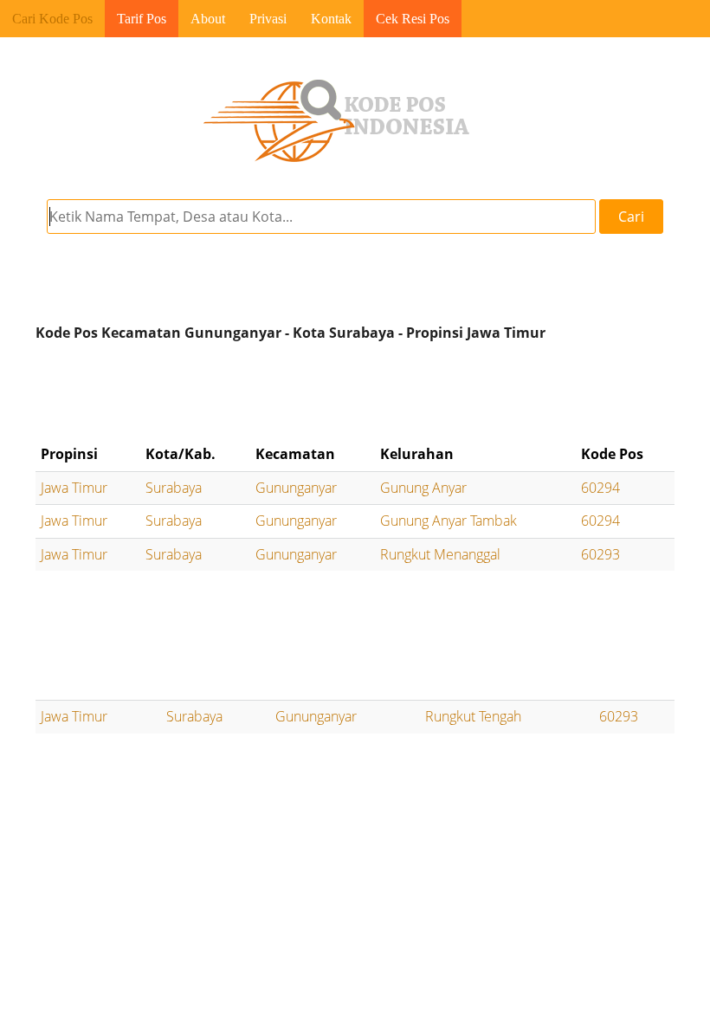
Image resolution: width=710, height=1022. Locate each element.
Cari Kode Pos (52, 18)
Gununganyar (296, 487)
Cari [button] (631, 216)
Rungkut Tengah (473, 716)
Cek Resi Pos (412, 18)
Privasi (268, 18)
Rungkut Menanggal (440, 554)
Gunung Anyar (423, 487)
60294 (600, 487)
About (207, 18)
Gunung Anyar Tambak (448, 520)
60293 (600, 554)
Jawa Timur (74, 487)
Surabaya (173, 487)
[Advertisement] (355, 392)
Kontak (331, 18)
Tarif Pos (141, 18)
